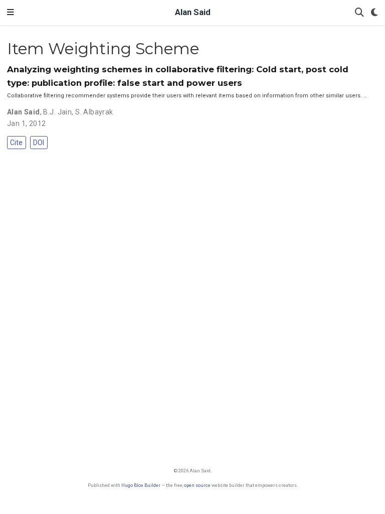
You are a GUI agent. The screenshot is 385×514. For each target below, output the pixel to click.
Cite (16, 143)
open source (197, 485)
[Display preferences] (374, 13)
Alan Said (193, 12)
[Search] (359, 13)
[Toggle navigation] (10, 13)
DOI (38, 143)
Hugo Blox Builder (140, 485)
